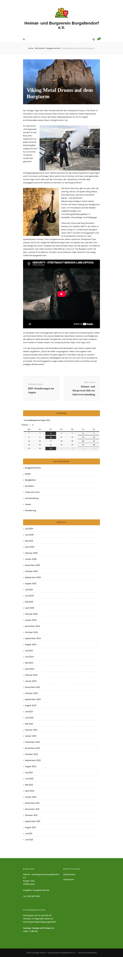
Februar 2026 (31, 553)
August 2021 (30, 827)
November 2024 (32, 626)
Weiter (25, 425)
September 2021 (32, 821)
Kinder (28, 474)
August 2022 (30, 766)
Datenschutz (69, 874)
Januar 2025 (31, 620)
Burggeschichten (33, 467)
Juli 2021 (28, 833)
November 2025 (32, 565)
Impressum (68, 879)
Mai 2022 (29, 784)
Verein (28, 504)
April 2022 (29, 790)
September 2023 (33, 699)
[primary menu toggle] (24, 39)
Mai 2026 (29, 540)
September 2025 (33, 577)
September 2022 (33, 760)
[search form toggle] (94, 39)
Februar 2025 (31, 614)
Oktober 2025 (31, 571)
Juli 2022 (29, 772)
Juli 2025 (29, 589)
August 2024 (31, 644)
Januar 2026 (31, 559)
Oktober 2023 (31, 693)
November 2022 (32, 748)
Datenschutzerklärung (87, 953)
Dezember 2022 (32, 742)
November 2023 (32, 687)
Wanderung (30, 510)
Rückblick (29, 486)
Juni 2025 (29, 595)
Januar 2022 (30, 797)
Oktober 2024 (31, 632)
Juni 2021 (29, 839)
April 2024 (29, 669)
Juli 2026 (29, 528)
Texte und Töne (32, 492)
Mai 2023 (29, 723)
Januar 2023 (30, 736)
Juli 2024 (29, 650)
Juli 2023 (29, 711)
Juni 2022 (29, 778)
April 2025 (29, 608)
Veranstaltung (31, 498)
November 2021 (32, 809)
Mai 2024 (29, 662)
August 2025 (30, 583)
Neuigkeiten (30, 480)
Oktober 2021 (31, 815)
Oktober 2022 (31, 754)
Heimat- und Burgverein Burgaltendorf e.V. (61, 25)
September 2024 (33, 638)
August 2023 (30, 705)
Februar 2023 (31, 730)
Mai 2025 (29, 601)
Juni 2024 (29, 656)
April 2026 (29, 547)
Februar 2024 (31, 675)
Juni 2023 (29, 717)
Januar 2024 (31, 681)
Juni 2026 (29, 534)
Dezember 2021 (32, 803)
